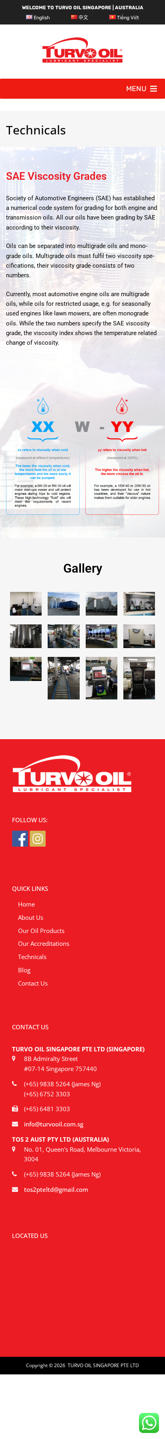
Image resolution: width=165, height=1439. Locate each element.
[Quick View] (26, 604)
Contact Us (33, 983)
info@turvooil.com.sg (53, 1124)
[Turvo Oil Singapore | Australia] (82, 60)
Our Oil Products (41, 931)
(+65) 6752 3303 (47, 1094)
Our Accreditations (43, 943)
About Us (30, 917)
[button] (136, 89)
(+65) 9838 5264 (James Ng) (62, 1084)
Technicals (32, 957)
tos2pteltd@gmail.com (56, 1189)
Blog (24, 970)
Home (26, 904)
